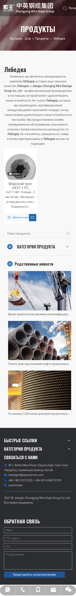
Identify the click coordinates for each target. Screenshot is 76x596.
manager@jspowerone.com (26, 475)
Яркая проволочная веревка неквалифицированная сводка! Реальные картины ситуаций (39, 314)
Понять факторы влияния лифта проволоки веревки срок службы (39, 364)
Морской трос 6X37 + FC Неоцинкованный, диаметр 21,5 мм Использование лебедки (20, 186)
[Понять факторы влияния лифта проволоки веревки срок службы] (39, 340)
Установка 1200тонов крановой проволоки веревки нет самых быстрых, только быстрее (39, 413)
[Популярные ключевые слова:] (68, 233)
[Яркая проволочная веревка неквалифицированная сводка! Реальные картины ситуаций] (39, 290)
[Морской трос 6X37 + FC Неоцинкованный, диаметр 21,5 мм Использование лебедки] (20, 169)
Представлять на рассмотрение (34, 574)
